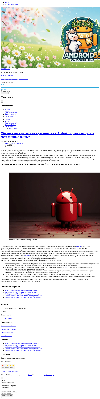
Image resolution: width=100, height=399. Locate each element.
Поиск (3, 82)
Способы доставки (7, 332)
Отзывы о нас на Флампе (9, 371)
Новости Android (10, 114)
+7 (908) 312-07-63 (7, 75)
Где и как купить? (11, 113)
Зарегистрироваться (11, 4)
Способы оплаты (6, 336)
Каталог (7, 109)
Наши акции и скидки (8, 329)
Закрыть (9, 395)
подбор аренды (49, 375)
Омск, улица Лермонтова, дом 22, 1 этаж (14, 79)
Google (27, 255)
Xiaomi (78, 246)
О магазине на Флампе (8, 326)
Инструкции (13, 128)
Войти (7, 2)
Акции (7, 111)
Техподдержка (9, 116)
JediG (30, 375)
